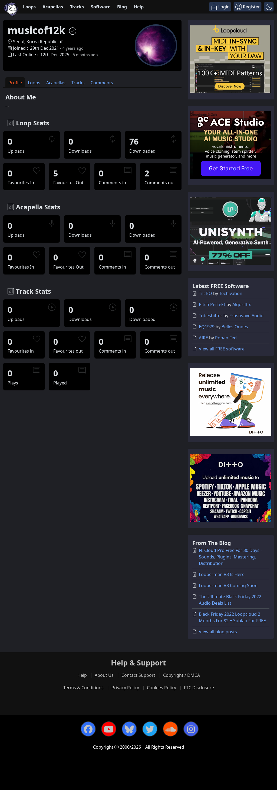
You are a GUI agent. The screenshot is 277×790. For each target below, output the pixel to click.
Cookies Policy (161, 688)
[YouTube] (108, 729)
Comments (102, 83)
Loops (29, 7)
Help (139, 7)
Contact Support (138, 675)
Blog (122, 7)
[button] (269, 7)
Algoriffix (241, 304)
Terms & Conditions (83, 688)
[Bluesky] (129, 729)
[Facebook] (88, 729)
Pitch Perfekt (212, 304)
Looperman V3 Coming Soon (228, 585)
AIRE (203, 338)
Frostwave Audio (246, 316)
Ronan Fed (226, 338)
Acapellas (52, 7)
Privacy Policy (125, 688)
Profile (15, 83)
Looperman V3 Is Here (222, 574)
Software (100, 7)
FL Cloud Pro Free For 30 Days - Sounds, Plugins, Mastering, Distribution (230, 556)
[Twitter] (149, 729)
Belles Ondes (235, 327)
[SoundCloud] (170, 729)
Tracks (77, 7)
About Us (104, 675)
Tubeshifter (210, 316)
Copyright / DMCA (181, 675)
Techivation (230, 293)
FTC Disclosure (199, 688)
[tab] (15, 82)
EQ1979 (207, 327)
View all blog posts (218, 632)
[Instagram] (191, 729)
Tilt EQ (205, 293)
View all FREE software (222, 349)
